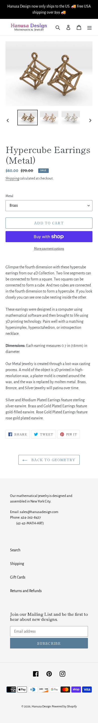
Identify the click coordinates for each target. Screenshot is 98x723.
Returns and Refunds (26, 591)
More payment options (49, 248)
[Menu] (89, 27)
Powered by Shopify (64, 706)
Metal (9, 196)
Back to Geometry (52, 459)
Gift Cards (17, 577)
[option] (27, 118)
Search (15, 550)
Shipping (12, 178)
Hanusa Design (41, 706)
